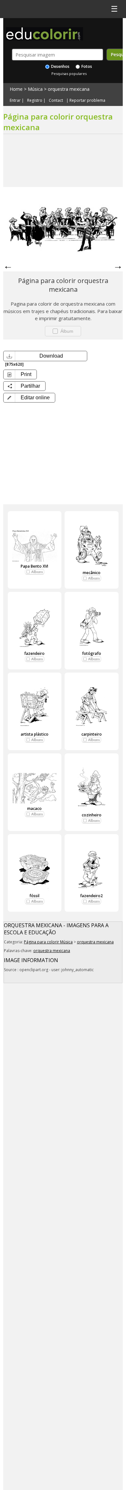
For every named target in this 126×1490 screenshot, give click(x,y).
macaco (34, 808)
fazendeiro (34, 653)
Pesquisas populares (69, 73)
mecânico (91, 572)
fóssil (34, 895)
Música (35, 89)
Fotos (86, 66)
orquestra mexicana (68, 89)
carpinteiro (91, 734)
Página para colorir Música (48, 942)
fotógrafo (91, 653)
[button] (29, 398)
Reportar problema (87, 100)
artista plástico (34, 734)
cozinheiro (91, 815)
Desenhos (59, 66)
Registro (34, 100)
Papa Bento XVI (34, 566)
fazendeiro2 (91, 895)
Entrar (15, 100)
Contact (56, 100)
